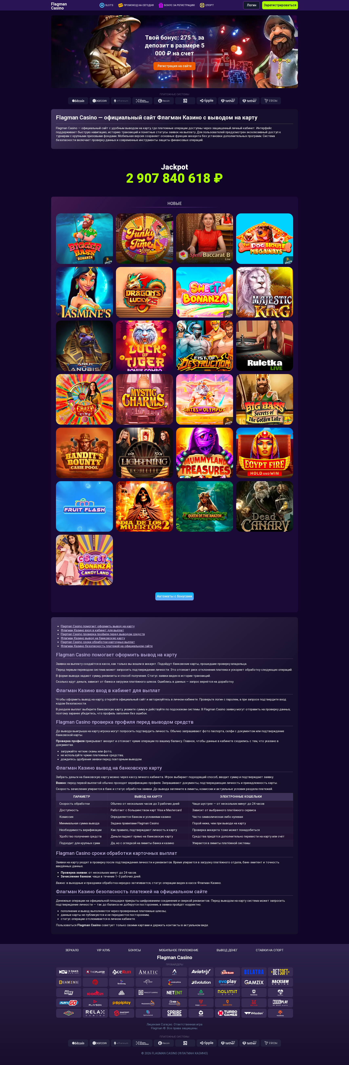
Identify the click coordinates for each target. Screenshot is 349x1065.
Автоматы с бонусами (174, 596)
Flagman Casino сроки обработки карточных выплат (98, 642)
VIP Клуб (103, 950)
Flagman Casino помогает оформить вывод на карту (98, 626)
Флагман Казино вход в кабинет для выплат (92, 630)
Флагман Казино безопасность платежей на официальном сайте (107, 646)
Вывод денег (227, 950)
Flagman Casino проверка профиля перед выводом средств (103, 634)
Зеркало (72, 950)
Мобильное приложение (178, 950)
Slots (109, 5)
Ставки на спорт (270, 950)
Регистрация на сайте (174, 66)
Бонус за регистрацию (179, 5)
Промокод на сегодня (139, 5)
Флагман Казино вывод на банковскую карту (93, 638)
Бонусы (134, 950)
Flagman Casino (59, 5)
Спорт (209, 5)
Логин (251, 5)
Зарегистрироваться (280, 5)
